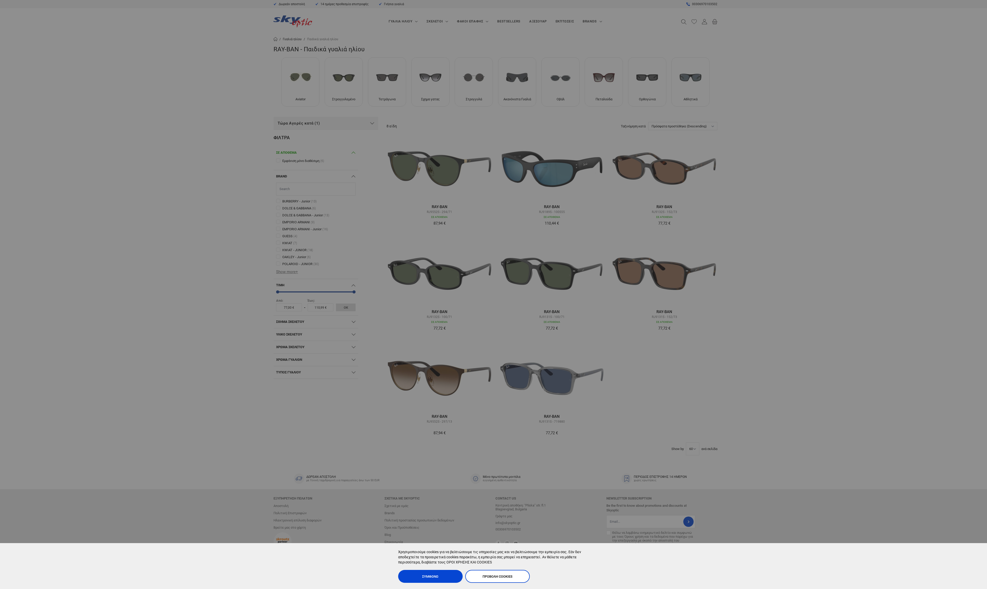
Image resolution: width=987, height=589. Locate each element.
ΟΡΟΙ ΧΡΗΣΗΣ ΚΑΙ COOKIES (469, 562)
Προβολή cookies (497, 576)
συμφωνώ (430, 576)
